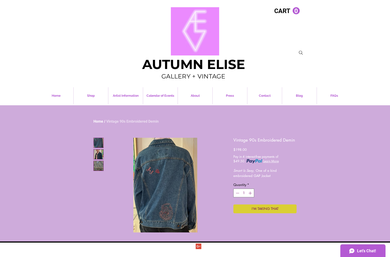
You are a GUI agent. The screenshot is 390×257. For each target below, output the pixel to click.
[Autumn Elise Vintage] (191, 246)
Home (98, 121)
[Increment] (251, 193)
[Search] (301, 52)
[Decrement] (237, 193)
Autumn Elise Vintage (203, 251)
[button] (287, 11)
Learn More (271, 161)
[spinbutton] (244, 193)
